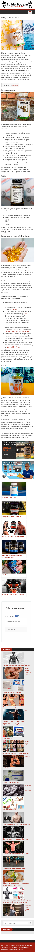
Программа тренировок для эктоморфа (16, 824)
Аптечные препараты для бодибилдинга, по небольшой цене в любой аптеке (17, 901)
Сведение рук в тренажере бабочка (15, 839)
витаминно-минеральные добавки (17, 331)
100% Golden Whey (12, 347)
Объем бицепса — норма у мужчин (28, 671)
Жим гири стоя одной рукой (28, 908)
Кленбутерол (7, 738)
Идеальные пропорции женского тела (16, 707)
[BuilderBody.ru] (16, 4)
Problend (15, 309)
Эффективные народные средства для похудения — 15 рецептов (16, 884)
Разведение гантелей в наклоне (14, 868)
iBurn (25, 314)
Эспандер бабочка (9, 810)
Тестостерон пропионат (11, 782)
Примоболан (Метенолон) (12, 692)
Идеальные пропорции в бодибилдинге (16, 665)
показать (15, 85)
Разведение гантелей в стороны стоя (16, 854)
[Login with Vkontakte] (18, 616)
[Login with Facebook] (16, 616)
